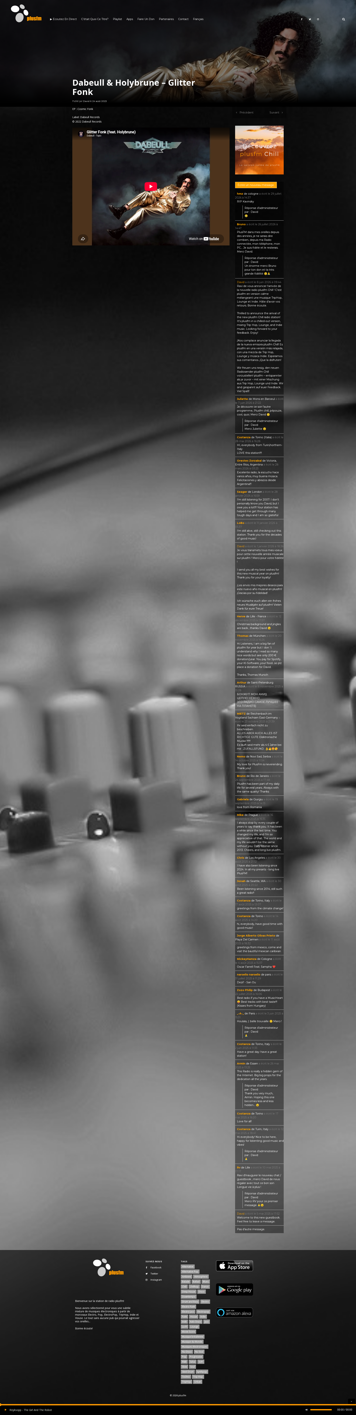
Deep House (188, 1291)
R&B (184, 1361)
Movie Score (188, 1331)
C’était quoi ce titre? (94, 19)
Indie (203, 1316)
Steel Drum (188, 1371)
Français (198, 19)
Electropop (203, 1311)
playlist (117, 19)
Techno (186, 1376)
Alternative (187, 1266)
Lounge (194, 1326)
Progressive (196, 1356)
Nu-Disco (187, 1351)
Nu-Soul (199, 1351)
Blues (206, 1281)
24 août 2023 (99, 101)
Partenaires (166, 19)
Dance (205, 1286)
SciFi (201, 1361)
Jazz (207, 1321)
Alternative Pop (190, 1271)
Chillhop (194, 1286)
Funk (184, 1316)
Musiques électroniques (194, 1346)
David (86, 101)
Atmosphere (200, 1276)
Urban (197, 1381)
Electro (205, 1301)
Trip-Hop (198, 1376)
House (193, 1316)
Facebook (156, 1267)
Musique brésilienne (192, 1336)
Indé (184, 1321)
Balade (185, 1281)
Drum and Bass (190, 1301)
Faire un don (145, 19)
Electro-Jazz (188, 1311)
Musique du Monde (192, 1341)
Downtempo (188, 1296)
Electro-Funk (188, 1306)
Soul (192, 1366)
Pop (184, 1356)
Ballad (196, 1281)
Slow (184, 1366)
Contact (183, 19)
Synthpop (202, 1371)
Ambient (186, 1276)
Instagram (156, 1279)
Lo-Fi (184, 1326)
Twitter (154, 1273)
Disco (202, 1291)
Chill (184, 1286)
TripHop (186, 1381)
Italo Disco (195, 1321)
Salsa (192, 1361)
